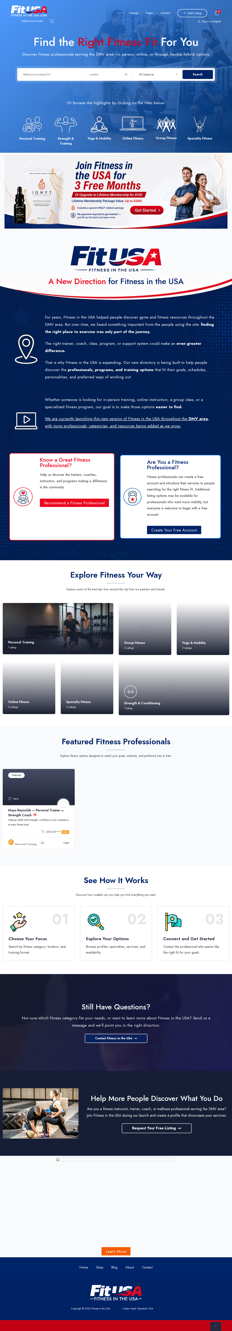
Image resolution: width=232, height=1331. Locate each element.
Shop (99, 1267)
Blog (114, 1267)
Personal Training (26, 844)
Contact (165, 13)
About (129, 1267)
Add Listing (194, 13)
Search (197, 74)
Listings (134, 13)
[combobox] (159, 74)
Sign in (205, 21)
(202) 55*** (56, 832)
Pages (150, 13)
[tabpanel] (38, 811)
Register (217, 21)
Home (121, 13)
